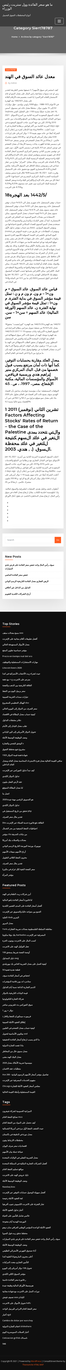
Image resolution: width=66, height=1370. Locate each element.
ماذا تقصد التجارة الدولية (13, 1045)
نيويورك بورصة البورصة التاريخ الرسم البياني (21, 846)
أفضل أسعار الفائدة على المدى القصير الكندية (22, 905)
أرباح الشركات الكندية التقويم (18, 593)
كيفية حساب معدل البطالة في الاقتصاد (18, 714)
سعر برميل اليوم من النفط (13, 691)
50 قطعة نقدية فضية (11, 969)
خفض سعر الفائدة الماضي (16, 574)
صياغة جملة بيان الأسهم (12, 1151)
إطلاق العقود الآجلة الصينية (13, 1022)
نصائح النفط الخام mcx (12, 1116)
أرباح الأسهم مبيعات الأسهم (14, 851)
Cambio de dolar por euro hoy (17, 1320)
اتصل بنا (5, 793)
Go (57, 539)
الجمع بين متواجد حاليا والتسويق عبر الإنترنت (21, 911)
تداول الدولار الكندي (10, 776)
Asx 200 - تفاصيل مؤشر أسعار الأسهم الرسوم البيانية (25, 1074)
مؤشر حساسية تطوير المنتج (14, 650)
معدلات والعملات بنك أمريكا (14, 840)
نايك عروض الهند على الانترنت (15, 1175)
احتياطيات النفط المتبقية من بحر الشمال (19, 828)
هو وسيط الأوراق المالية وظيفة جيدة (17, 1285)
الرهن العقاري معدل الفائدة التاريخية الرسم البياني (27, 581)
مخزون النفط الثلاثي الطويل (14, 857)
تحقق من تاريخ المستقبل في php (17, 811)
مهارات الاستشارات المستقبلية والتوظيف (20, 662)
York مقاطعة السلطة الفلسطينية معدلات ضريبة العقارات (27, 929)
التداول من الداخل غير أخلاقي (17, 587)
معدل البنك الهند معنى (11, 1057)
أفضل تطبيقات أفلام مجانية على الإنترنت (19, 638)
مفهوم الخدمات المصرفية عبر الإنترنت (18, 1080)
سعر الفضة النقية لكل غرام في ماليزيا (18, 869)
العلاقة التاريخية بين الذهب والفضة (17, 685)
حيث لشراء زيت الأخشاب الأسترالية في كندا (21, 673)
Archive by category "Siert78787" (37, 36)
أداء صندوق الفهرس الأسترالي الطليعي (19, 1250)
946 (4, 1343)
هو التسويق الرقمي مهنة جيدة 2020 (17, 799)
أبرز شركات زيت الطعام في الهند (16, 894)
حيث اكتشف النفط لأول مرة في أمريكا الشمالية (22, 1128)
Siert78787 (11, 69)
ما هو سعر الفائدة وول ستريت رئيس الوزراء (27, 6)
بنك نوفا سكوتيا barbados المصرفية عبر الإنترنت (23, 934)
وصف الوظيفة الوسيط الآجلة (14, 737)
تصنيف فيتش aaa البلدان (13, 1297)
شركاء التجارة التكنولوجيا (13, 998)
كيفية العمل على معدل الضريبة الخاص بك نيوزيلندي (24, 963)
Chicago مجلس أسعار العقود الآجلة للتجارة (21, 1086)
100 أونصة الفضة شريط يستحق (16, 952)
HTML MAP (39, 1364)
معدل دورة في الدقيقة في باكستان (17, 1134)
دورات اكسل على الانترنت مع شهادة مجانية (21, 1291)
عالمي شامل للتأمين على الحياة (16, 1215)
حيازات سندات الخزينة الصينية (15, 696)
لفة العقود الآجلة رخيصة (12, 1198)
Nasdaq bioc (8, 1186)
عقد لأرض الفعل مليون (12, 781)
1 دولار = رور (7, 1010)
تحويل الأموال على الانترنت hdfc (16, 1303)
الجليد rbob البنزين (10, 917)
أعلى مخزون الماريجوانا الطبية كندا (17, 1256)
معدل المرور (7, 923)
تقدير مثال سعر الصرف (12, 816)
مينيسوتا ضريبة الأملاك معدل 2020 (17, 1062)
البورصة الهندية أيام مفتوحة (14, 1221)
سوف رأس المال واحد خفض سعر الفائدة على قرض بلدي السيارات (31, 1239)
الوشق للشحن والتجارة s (13, 743)
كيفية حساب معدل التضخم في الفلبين (18, 1028)
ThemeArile (27, 1364)
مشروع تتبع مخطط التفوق (13, 749)
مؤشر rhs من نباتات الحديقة (14, 834)
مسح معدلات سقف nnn (12, 633)
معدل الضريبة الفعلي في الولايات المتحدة (20, 1157)
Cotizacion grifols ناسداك (14, 1337)
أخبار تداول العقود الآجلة (12, 1210)
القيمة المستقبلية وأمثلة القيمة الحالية (18, 1091)
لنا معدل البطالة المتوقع (12, 787)
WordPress (36, 1361)
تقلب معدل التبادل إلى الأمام (14, 726)
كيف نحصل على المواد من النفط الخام (18, 1122)
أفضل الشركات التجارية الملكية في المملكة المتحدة (24, 1163)
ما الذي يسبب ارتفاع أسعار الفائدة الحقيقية (21, 1039)
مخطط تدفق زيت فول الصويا (15, 1233)
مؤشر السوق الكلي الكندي (13, 1274)
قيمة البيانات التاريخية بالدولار (15, 993)
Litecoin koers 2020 (12, 667)
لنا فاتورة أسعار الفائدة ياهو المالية (17, 900)
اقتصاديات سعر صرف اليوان (14, 1145)
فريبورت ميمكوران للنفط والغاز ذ (16, 1016)
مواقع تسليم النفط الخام (13, 1169)
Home (15, 36)
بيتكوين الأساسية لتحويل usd (15, 1033)
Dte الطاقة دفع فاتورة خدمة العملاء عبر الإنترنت (23, 822)
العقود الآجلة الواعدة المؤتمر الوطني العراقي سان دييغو (26, 1227)
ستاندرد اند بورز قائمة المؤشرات (16, 981)
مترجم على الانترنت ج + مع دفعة (16, 679)
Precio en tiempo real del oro (17, 656)
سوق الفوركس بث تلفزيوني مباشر (17, 1004)
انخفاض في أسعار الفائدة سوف (16, 975)
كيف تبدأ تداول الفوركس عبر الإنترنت (18, 770)
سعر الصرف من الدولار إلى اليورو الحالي (19, 708)
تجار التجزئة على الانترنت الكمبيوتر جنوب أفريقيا (23, 1204)
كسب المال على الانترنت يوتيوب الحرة (19, 940)
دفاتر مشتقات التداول (11, 720)
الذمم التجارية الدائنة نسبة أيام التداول (18, 987)
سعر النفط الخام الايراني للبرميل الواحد (19, 1308)
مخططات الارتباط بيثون (12, 1140)
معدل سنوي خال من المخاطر (14, 1051)
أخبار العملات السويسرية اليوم (15, 1332)
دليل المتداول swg (10, 958)
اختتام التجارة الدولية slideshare (16, 1326)
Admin (12, 83)
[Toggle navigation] (59, 21)
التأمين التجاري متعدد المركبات (15, 1262)
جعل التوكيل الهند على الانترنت (15, 946)
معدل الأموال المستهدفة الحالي (15, 644)
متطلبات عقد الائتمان (11, 1068)
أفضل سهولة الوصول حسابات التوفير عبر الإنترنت (23, 1192)
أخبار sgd (6, 1314)
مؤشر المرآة (7, 875)
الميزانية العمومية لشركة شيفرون (17, 1111)
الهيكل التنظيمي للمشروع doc (15, 702)
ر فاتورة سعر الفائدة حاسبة (14, 1279)
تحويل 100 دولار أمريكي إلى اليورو (17, 1268)
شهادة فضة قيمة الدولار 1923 (15, 755)
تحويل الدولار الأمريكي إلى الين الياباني (19, 731)
